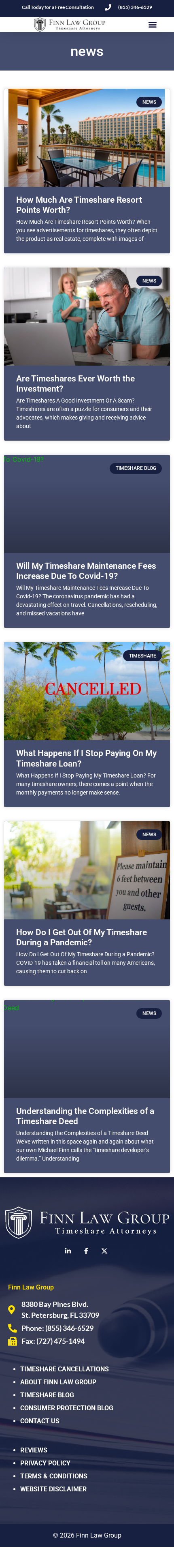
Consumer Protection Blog (66, 1408)
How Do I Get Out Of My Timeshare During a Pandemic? (81, 937)
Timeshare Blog (47, 1395)
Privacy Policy (45, 1463)
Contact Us (39, 1421)
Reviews (33, 1450)
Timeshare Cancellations (64, 1369)
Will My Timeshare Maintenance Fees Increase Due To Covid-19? (86, 571)
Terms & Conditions (53, 1476)
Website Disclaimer (53, 1489)
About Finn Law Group (58, 1382)
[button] (152, 24)
